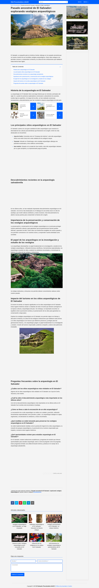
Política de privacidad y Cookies (64, 586)
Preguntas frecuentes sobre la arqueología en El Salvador (28, 83)
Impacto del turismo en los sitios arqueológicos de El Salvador (29, 81)
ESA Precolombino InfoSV (20, 2)
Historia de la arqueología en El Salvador (24, 69)
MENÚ (85, 2)
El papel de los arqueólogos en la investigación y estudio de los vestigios (32, 78)
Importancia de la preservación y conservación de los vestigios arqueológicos (33, 76)
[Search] (66, 2)
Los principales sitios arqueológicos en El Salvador (26, 72)
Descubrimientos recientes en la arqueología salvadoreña (28, 74)
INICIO (79, 2)
